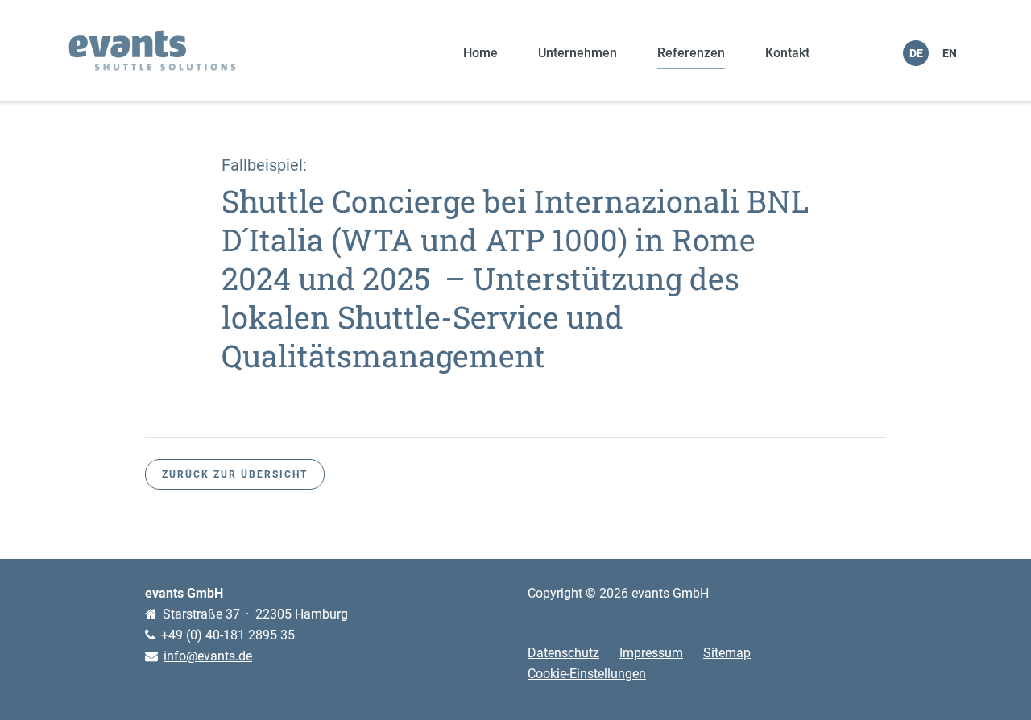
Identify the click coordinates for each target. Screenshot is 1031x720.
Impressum (651, 652)
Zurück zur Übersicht (235, 474)
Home (480, 52)
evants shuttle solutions (152, 50)
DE (916, 53)
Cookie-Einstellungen (587, 673)
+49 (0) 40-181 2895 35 (228, 635)
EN (949, 53)
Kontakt (787, 52)
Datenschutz (563, 652)
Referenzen (691, 52)
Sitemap (727, 652)
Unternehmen (577, 52)
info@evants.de (208, 656)
